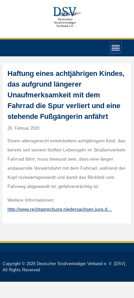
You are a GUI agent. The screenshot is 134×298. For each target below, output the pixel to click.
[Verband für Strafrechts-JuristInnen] (67, 16)
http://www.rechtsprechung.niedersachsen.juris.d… (59, 209)
